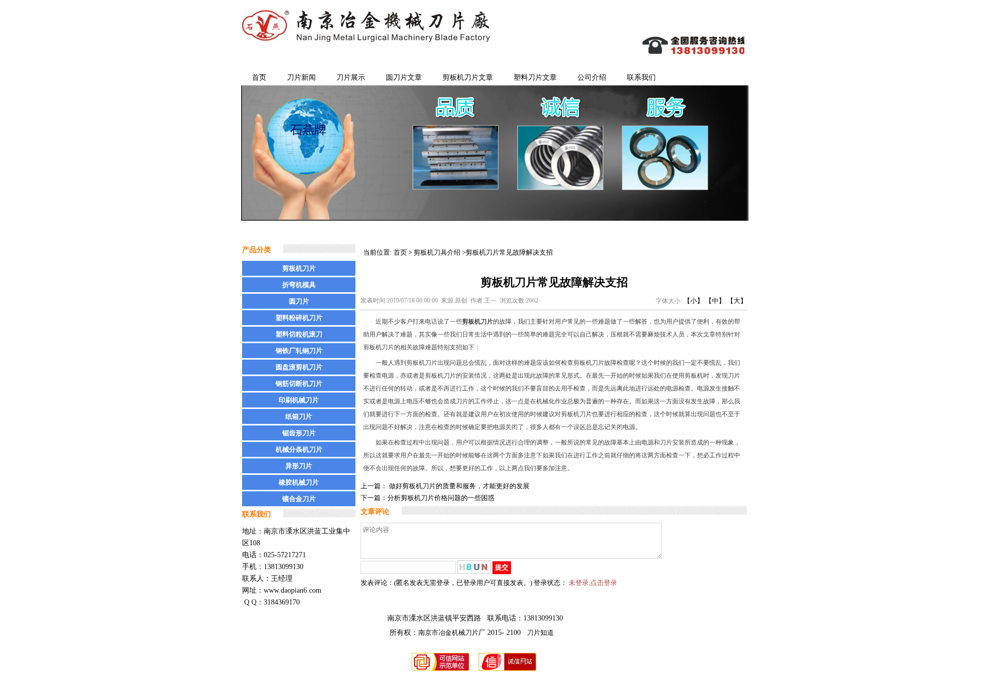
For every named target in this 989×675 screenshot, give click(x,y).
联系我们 (641, 77)
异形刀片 (298, 466)
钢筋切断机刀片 (299, 383)
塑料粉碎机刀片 (299, 318)
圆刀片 (299, 301)
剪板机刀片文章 (467, 77)
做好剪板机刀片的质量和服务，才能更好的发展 (458, 486)
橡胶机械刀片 (299, 482)
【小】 (694, 301)
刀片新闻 (301, 77)
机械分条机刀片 (299, 449)
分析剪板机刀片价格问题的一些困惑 (440, 498)
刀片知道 (540, 632)
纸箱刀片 (298, 416)
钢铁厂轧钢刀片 (299, 350)
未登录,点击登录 (593, 583)
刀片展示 (350, 77)
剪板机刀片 (299, 268)
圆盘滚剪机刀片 (299, 367)
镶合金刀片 (299, 499)
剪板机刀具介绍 (437, 252)
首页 (259, 77)
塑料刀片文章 (535, 77)
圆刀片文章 (404, 77)
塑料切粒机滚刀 (299, 334)
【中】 (715, 301)
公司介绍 (591, 77)
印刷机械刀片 (299, 400)
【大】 (737, 301)
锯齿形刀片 (299, 433)
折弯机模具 (299, 285)
